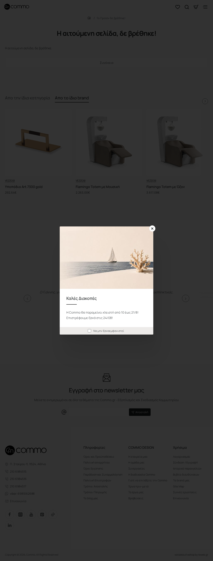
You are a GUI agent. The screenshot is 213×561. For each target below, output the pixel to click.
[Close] (152, 228)
